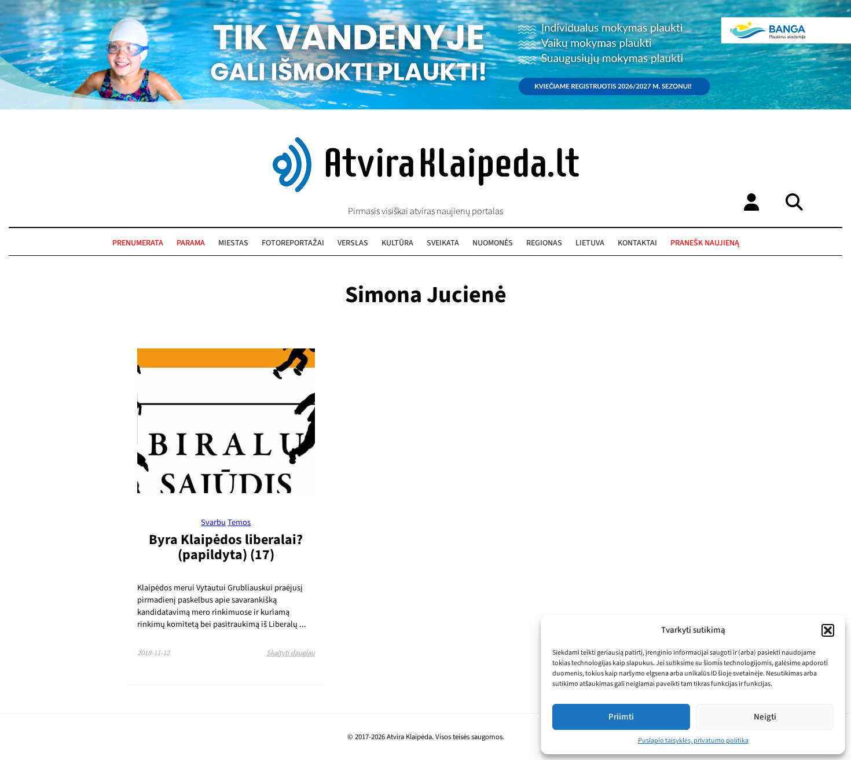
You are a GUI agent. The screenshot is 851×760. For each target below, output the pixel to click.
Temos (239, 522)
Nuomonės (492, 243)
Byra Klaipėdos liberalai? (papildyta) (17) (226, 547)
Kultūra (397, 243)
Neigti (765, 717)
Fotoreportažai (293, 243)
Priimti (621, 717)
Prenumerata (137, 243)
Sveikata (443, 243)
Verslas (353, 243)
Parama (191, 243)
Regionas (544, 243)
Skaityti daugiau (290, 653)
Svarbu (213, 522)
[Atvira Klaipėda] (426, 189)
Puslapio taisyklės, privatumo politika (693, 741)
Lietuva (589, 243)
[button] (828, 630)
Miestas (233, 243)
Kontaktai (637, 243)
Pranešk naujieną (704, 243)
